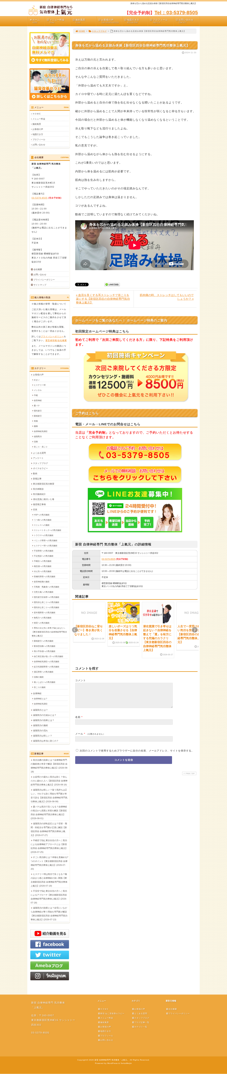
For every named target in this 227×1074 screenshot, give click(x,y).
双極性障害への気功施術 (44, 576)
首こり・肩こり (41, 447)
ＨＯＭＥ (36, 114)
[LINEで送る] (112, 284)
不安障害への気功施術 (43, 551)
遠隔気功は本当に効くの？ (46, 741)
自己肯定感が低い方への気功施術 (48, 656)
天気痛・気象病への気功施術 (46, 587)
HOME (82, 31)
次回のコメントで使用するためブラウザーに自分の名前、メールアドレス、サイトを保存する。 (137, 750)
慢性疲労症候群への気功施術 (46, 597)
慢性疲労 (38, 411)
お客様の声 (110, 21)
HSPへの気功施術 (41, 515)
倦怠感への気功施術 (42, 566)
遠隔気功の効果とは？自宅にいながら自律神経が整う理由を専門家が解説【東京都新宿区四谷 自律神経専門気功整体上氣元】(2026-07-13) (49, 914)
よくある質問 (39, 453)
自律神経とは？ (41, 699)
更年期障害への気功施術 (44, 612)
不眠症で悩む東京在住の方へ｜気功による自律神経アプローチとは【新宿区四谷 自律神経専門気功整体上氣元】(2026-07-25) (49, 846)
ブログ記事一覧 (141, 1022)
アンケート (38, 458)
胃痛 (36, 421)
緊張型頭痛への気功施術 (44, 646)
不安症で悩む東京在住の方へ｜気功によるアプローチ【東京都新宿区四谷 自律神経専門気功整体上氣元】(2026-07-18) (49, 897)
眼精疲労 (38, 416)
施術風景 (80, 21)
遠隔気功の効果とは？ (43, 720)
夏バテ (37, 406)
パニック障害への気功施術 (45, 540)
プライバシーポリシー (44, 279)
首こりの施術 (40, 687)
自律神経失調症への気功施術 (46, 661)
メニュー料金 (57, 21)
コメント (80, 680)
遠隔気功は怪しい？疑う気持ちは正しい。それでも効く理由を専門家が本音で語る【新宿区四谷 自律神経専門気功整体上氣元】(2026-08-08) (49, 796)
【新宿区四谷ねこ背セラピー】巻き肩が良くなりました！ (88, 630)
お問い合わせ (186, 21)
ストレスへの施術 (41, 525)
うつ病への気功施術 (42, 520)
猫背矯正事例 (39, 504)
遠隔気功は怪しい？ (42, 735)
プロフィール (160, 21)
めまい (37, 380)
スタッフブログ (99, 31)
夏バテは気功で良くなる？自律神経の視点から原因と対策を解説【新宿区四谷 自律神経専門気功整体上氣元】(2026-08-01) (49, 812)
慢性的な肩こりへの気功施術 (46, 602)
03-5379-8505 (108, 559)
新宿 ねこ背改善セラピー (112, 1013)
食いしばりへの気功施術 (44, 682)
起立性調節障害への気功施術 (46, 667)
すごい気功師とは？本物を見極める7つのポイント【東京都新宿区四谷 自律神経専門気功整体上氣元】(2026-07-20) (49, 863)
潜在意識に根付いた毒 (43, 499)
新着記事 (37, 478)
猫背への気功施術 (41, 623)
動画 (35, 473)
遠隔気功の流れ (40, 730)
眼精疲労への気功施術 (43, 641)
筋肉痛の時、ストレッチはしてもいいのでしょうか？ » (167, 297)
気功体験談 (38, 489)
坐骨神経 (38, 400)
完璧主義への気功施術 (43, 592)
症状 (35, 509)
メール (79, 733)
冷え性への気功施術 (42, 571)
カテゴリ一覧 (140, 1027)
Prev (75, 630)
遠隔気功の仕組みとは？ (44, 715)
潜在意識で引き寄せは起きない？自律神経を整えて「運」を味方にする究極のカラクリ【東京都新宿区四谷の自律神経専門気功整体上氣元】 (157, 638)
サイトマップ (40, 285)
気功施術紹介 (39, 494)
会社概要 (38, 269)
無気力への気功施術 (42, 618)
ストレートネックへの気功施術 (47, 530)
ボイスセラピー (40, 468)
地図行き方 (133, 21)
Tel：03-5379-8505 (176, 12)
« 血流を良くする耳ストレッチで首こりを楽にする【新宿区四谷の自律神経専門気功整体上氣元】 (103, 299)
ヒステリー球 (40, 385)
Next (195, 630)
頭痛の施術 (39, 677)
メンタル (38, 390)
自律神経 (37, 693)
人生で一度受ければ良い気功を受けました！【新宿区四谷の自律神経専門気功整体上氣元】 (192, 634)
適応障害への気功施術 (43, 672)
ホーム (36, 21)
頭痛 (36, 442)
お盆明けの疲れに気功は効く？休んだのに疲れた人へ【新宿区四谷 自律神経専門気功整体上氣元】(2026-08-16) (49, 781)
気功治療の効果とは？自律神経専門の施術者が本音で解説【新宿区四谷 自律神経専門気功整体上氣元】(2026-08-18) (49, 766)
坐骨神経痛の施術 (41, 582)
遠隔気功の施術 (40, 725)
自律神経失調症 (41, 431)
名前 (78, 717)
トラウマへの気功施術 (43, 535)
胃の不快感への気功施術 (44, 651)
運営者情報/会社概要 (56, 340)
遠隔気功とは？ (40, 710)
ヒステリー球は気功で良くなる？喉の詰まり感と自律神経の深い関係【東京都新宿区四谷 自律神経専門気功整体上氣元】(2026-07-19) (49, 880)
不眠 (36, 395)
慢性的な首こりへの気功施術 (46, 607)
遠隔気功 (38, 436)
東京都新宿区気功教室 (43, 484)
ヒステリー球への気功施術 (45, 546)
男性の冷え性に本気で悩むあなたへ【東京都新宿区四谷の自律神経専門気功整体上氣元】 (49, 632)
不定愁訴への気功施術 (43, 556)
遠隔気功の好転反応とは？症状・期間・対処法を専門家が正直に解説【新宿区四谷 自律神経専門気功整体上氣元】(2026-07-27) (49, 829)
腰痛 (36, 426)
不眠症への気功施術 (42, 561)
